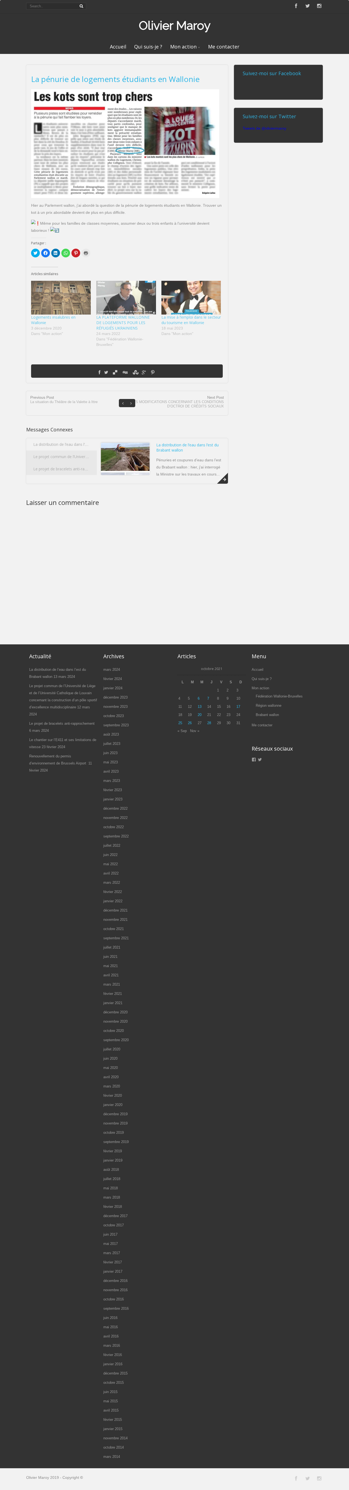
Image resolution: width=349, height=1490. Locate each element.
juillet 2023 (111, 744)
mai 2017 (110, 1244)
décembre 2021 (115, 910)
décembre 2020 (115, 1012)
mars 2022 (111, 882)
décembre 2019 (115, 1114)
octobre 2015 (113, 1383)
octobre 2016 (113, 1299)
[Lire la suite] (222, 478)
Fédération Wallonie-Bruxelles (279, 696)
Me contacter (223, 46)
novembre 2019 (115, 1123)
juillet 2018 (111, 1179)
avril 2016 (111, 1336)
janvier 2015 (112, 1429)
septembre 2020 (116, 1040)
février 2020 (112, 1095)
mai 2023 (110, 762)
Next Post (177, 401)
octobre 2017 (113, 1225)
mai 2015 (110, 1401)
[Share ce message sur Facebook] (99, 372)
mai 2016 (110, 1327)
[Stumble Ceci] (134, 372)
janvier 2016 (112, 1364)
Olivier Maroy (174, 25)
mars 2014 (111, 1457)
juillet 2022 (111, 845)
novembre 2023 (115, 707)
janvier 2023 (112, 799)
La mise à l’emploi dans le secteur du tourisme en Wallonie (191, 320)
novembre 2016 (115, 1290)
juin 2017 (110, 1234)
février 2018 (112, 1207)
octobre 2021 (113, 929)
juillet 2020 (111, 1049)
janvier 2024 (112, 688)
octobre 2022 (113, 827)
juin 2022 (110, 855)
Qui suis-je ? (148, 46)
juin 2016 (110, 1318)
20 (199, 715)
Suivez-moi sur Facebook (272, 73)
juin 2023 (110, 753)
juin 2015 (110, 1392)
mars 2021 (111, 984)
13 (199, 707)
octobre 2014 (113, 1447)
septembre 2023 (116, 725)
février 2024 (112, 679)
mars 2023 (111, 781)
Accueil (118, 46)
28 (209, 723)
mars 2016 (111, 1345)
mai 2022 (110, 864)
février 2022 (112, 892)
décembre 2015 (115, 1373)
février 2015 (112, 1420)
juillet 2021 (111, 947)
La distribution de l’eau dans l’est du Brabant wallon (78, 444)
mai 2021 (110, 966)
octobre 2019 (113, 1133)
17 (238, 707)
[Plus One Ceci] (143, 372)
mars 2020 (111, 1086)
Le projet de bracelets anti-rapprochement (71, 468)
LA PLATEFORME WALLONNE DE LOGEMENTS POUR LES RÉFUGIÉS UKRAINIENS (123, 323)
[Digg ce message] (125, 372)
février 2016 (112, 1355)
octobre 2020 (113, 1031)
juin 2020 (110, 1058)
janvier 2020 (112, 1105)
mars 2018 (111, 1197)
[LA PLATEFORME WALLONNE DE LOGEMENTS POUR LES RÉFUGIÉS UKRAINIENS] (126, 298)
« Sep (182, 731)
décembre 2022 (115, 808)
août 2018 (111, 1170)
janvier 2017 (112, 1271)
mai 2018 (110, 1188)
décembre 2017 (115, 1216)
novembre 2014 (115, 1438)
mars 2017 (111, 1253)
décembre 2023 (115, 697)
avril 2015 (111, 1410)
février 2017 (112, 1262)
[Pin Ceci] (152, 372)
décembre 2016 (115, 1281)
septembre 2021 (116, 938)
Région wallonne (268, 705)
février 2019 (112, 1151)
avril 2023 (111, 771)
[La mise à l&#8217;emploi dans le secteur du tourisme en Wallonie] (191, 298)
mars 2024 (111, 670)
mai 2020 (110, 1068)
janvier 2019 (112, 1160)
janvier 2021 (112, 1003)
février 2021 (112, 994)
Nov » (194, 731)
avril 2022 (111, 873)
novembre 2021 (115, 920)
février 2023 (112, 790)
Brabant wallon (267, 715)
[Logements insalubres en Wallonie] (61, 298)
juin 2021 (110, 957)
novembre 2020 (115, 1021)
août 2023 (111, 734)
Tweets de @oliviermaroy (264, 128)
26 (190, 723)
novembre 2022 (115, 818)
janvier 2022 (112, 901)
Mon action (183, 46)
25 (180, 723)
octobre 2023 (113, 716)
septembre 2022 (116, 836)
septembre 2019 (116, 1142)
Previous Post (64, 399)
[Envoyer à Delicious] (115, 372)
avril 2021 (111, 975)
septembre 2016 (116, 1308)
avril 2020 (111, 1077)
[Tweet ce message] (106, 372)
